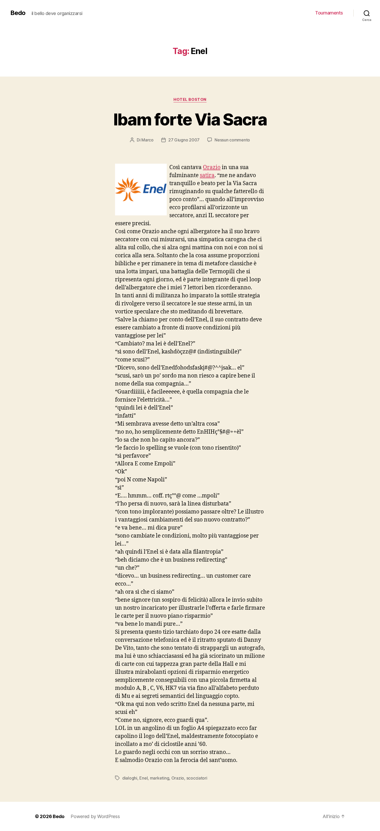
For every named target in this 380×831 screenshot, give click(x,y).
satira (207, 175)
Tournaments (329, 13)
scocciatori (196, 778)
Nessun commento (232, 139)
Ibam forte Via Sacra (190, 119)
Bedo (17, 13)
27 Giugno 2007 (184, 139)
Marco (147, 139)
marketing (159, 778)
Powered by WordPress (95, 816)
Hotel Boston (190, 99)
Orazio (212, 167)
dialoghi (129, 778)
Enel (143, 778)
